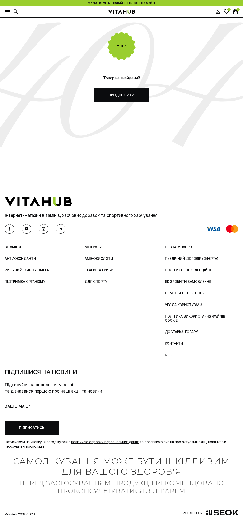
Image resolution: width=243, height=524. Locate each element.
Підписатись (31, 428)
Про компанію (178, 247)
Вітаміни (13, 247)
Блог (169, 355)
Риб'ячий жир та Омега (27, 270)
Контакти (174, 343)
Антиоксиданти (20, 258)
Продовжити (121, 95)
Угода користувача (183, 305)
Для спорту (96, 281)
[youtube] (26, 229)
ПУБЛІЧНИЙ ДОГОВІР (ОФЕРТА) (191, 258)
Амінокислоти (99, 258)
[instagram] (43, 229)
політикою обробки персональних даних (105, 442)
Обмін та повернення (185, 293)
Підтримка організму (25, 281)
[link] (222, 513)
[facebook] (9, 229)
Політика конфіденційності (191, 270)
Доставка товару (181, 332)
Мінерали (93, 247)
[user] (218, 11)
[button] (7, 11)
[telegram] (60, 229)
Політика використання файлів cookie (195, 318)
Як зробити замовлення (188, 281)
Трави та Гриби (99, 270)
